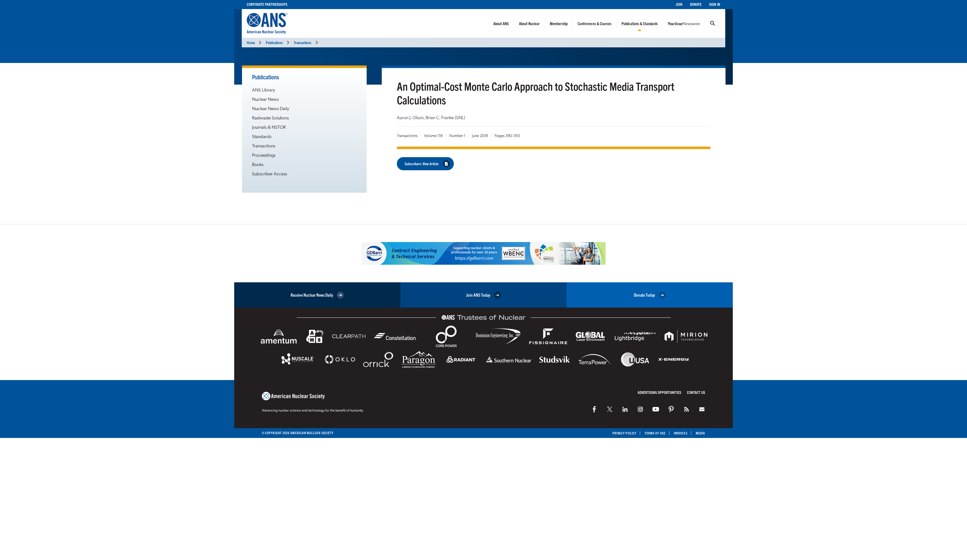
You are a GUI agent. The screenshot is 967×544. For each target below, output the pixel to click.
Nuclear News (265, 99)
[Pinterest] (671, 409)
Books (257, 164)
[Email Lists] (702, 409)
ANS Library (263, 89)
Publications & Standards (639, 23)
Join (679, 4)
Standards (261, 136)
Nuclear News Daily (270, 108)
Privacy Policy (624, 433)
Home (251, 42)
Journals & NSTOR (269, 127)
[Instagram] (640, 409)
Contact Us (696, 392)
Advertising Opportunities (659, 392)
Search (712, 23)
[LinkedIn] (625, 409)
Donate (696, 4)
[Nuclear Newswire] (686, 409)
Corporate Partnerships (267, 4)
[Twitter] (609, 409)
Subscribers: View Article (421, 163)
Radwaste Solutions (270, 117)
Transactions (302, 42)
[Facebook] (594, 409)
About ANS (501, 23)
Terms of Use (655, 433)
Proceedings (263, 155)
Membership (559, 23)
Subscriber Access (269, 173)
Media (700, 433)
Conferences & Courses (594, 23)
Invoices (680, 433)
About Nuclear (529, 23)
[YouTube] (655, 409)
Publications (274, 42)
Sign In (714, 4)
